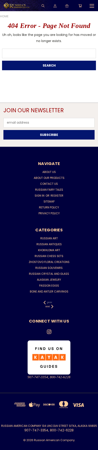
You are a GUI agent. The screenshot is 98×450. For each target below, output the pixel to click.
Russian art (49, 238)
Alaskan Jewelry (49, 280)
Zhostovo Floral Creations (49, 262)
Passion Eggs (49, 286)
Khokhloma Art (49, 250)
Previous (7, 445)
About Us (49, 172)
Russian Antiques (49, 244)
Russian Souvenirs (49, 268)
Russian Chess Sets (49, 256)
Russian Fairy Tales (49, 190)
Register (57, 196)
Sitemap (49, 201)
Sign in (40, 196)
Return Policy (49, 207)
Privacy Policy (49, 213)
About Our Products (49, 178)
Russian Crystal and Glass (49, 274)
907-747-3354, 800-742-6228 (49, 377)
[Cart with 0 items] (80, 6)
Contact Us (49, 184)
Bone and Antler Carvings (49, 291)
